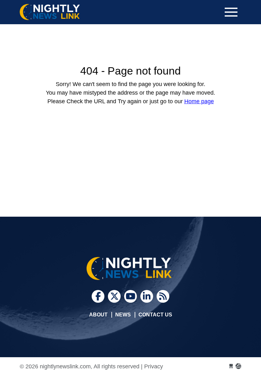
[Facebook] (98, 296)
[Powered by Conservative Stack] (238, 366)
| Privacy (152, 366)
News (123, 314)
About (98, 314)
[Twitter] (114, 296)
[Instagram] (146, 296)
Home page (199, 101)
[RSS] (163, 296)
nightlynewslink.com (67, 12)
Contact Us (155, 314)
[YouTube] (130, 296)
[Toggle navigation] (231, 12)
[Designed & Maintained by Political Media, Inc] (231, 366)
